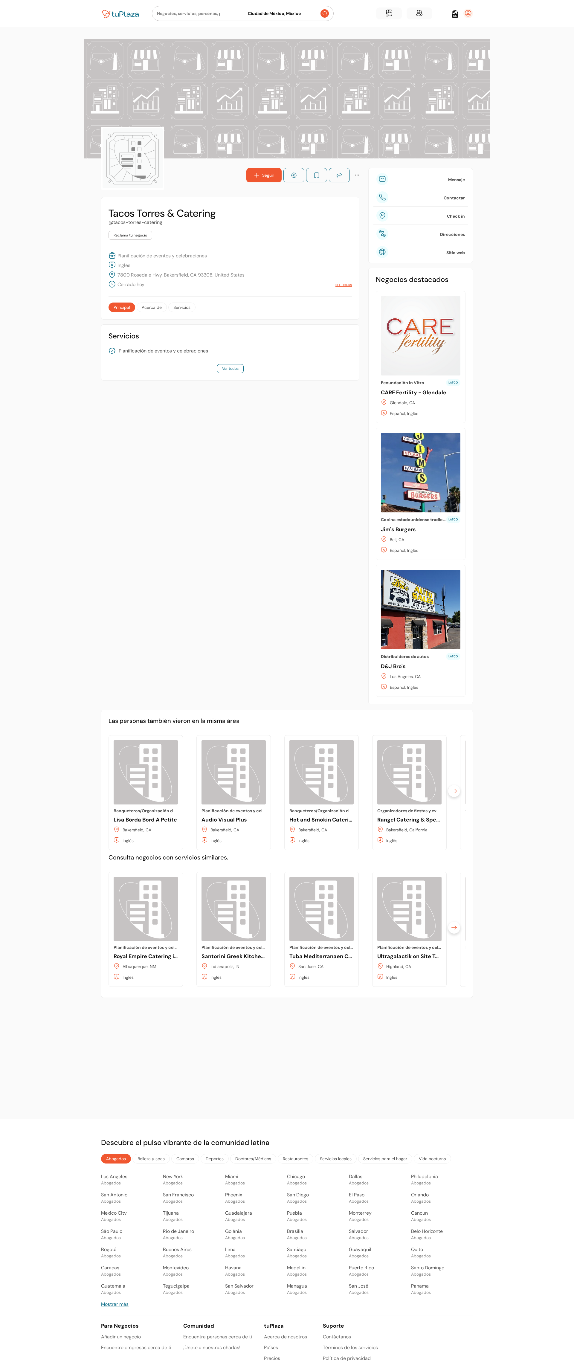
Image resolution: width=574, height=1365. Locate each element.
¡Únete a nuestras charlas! (211, 1347)
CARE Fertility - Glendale (413, 392)
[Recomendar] (293, 175)
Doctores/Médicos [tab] (253, 1158)
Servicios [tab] (181, 307)
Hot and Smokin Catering (322, 819)
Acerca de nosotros (285, 1337)
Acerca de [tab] (152, 307)
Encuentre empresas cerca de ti (136, 1347)
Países (271, 1347)
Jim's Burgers (398, 529)
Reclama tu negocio (130, 235)
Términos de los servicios (350, 1347)
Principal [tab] (122, 307)
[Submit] (324, 13)
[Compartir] (339, 175)
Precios (272, 1358)
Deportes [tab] (215, 1158)
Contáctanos (337, 1337)
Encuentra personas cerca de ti (217, 1337)
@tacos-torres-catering (135, 222)
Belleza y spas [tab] (151, 1158)
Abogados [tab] (116, 1158)
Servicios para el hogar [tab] (385, 1158)
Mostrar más (115, 1304)
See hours (343, 285)
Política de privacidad (347, 1358)
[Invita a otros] (419, 13)
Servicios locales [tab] (336, 1158)
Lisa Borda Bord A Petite (145, 819)
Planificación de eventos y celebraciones (163, 351)
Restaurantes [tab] (295, 1158)
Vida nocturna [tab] (432, 1158)
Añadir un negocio (121, 1337)
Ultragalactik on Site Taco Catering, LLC (429, 956)
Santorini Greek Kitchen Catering (244, 956)
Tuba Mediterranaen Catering (328, 956)
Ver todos (230, 368)
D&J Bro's (393, 666)
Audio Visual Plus (224, 819)
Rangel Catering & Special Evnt (418, 819)
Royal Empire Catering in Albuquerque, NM (169, 956)
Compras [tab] (185, 1158)
